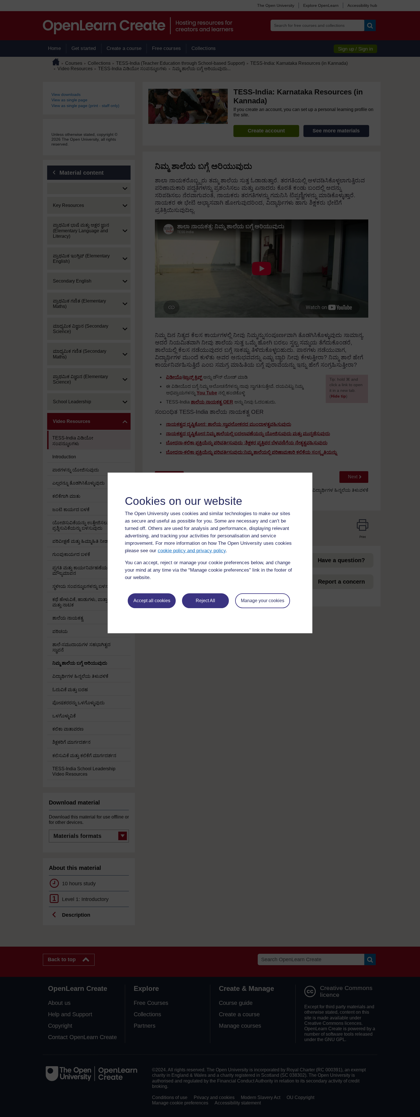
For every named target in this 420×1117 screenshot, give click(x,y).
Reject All (205, 600)
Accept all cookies (151, 600)
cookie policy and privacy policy (192, 550)
